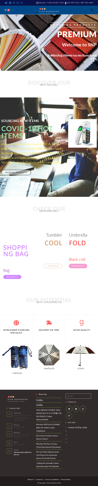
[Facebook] (10, 3)
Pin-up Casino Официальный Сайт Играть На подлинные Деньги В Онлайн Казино (47, 455)
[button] (16, 172)
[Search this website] (78, 396)
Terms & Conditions (52, 479)
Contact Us (39, 479)
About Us (31, 479)
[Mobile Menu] (92, 10)
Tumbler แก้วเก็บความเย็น (77, 428)
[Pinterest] (14, 3)
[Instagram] (18, 3)
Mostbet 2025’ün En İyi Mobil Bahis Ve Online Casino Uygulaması (48, 427)
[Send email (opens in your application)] (22, 3)
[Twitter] (6, 3)
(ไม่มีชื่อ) (39, 400)
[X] (69, 409)
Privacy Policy (65, 479)
